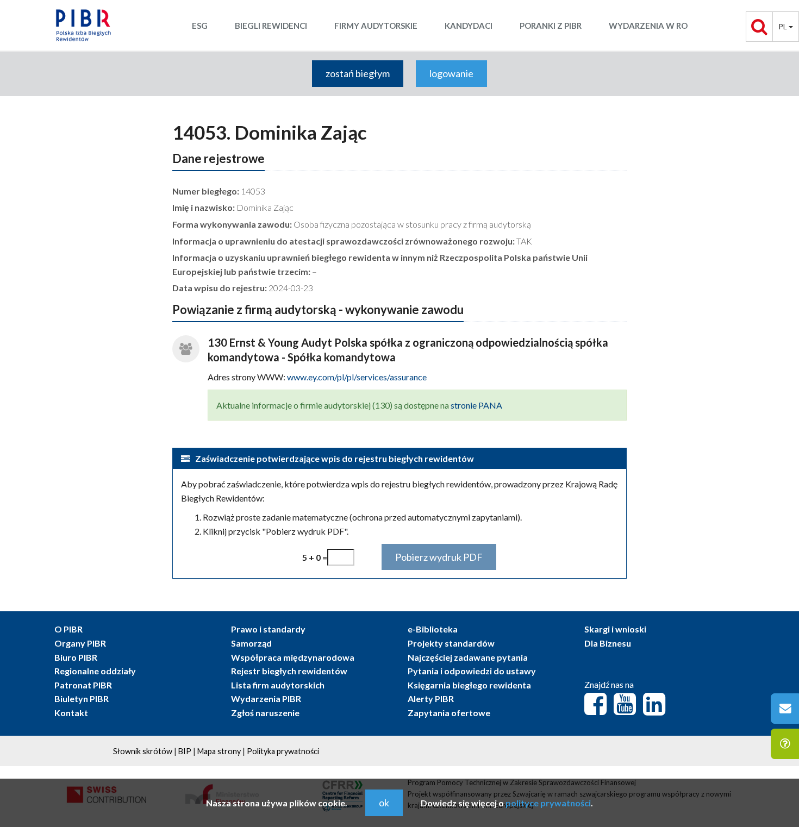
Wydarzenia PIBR (266, 698)
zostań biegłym (358, 73)
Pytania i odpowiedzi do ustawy (472, 671)
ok (384, 803)
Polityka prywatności (283, 751)
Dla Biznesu (607, 643)
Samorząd (251, 643)
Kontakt (71, 712)
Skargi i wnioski (615, 629)
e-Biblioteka (433, 629)
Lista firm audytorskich (277, 685)
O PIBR (68, 629)
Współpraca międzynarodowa (292, 657)
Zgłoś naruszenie (265, 712)
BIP (184, 751)
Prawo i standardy (268, 629)
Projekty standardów (451, 643)
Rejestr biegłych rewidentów (289, 671)
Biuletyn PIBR (81, 698)
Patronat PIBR (83, 685)
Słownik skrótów (142, 751)
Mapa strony (219, 751)
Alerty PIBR (431, 698)
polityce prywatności (548, 803)
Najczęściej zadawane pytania (468, 657)
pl (783, 26)
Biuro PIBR (75, 657)
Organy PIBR (80, 643)
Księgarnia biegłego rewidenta (469, 685)
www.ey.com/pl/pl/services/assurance (357, 377)
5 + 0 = (314, 557)
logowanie (451, 73)
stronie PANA (476, 405)
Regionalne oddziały (95, 671)
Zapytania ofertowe (449, 712)
